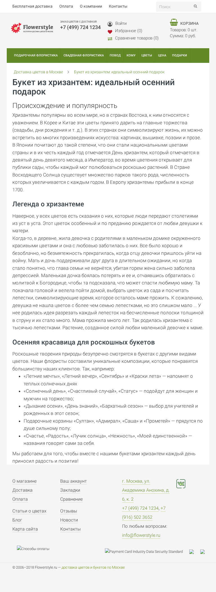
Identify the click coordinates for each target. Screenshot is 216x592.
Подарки (179, 55)
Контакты (70, 529)
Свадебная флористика (84, 55)
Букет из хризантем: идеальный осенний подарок (119, 72)
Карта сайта (25, 529)
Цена (162, 55)
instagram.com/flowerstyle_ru (180, 498)
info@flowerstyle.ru (141, 535)
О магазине (24, 481)
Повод (115, 55)
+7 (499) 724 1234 (140, 508)
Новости (69, 520)
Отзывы (68, 511)
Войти (121, 23)
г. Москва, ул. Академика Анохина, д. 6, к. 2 (146, 490)
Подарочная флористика (36, 55)
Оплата (20, 499)
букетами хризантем (142, 453)
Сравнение (71, 499)
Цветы (146, 55)
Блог (17, 520)
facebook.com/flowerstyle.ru (196, 483)
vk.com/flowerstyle (180, 483)
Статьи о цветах (29, 511)
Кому (131, 55)
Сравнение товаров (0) (137, 38)
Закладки (70, 490)
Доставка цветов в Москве (38, 72)
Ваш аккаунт (73, 481)
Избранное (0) (128, 30)
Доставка (22, 490)
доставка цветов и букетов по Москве (93, 567)
